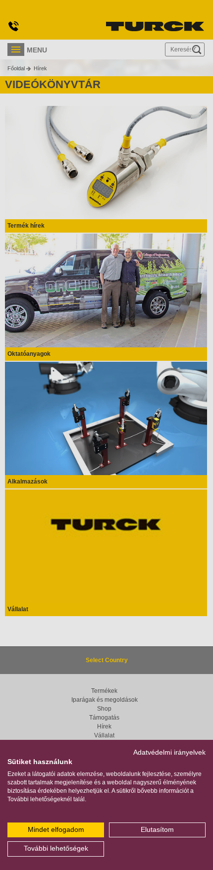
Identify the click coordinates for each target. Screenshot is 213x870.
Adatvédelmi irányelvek (169, 752)
